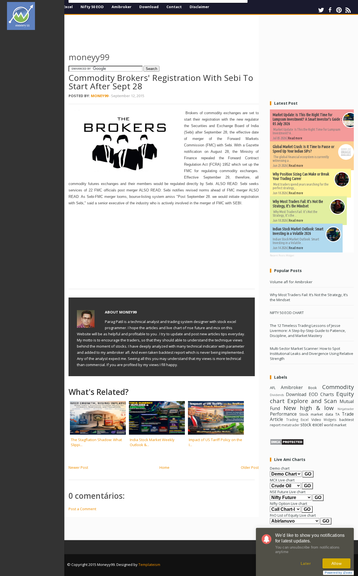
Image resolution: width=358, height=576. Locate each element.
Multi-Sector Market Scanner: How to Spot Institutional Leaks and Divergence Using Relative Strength (311, 353)
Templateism (149, 564)
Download (149, 6)
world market (335, 424)
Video (316, 419)
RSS (347, 10)
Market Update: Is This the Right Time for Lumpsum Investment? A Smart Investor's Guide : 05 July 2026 (307, 119)
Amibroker (121, 6)
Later (306, 563)
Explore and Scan (312, 401)
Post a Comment (82, 508)
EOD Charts (321, 394)
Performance (283, 414)
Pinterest (339, 10)
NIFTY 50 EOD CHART (287, 312)
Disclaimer (199, 6)
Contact (174, 6)
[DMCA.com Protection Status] (287, 443)
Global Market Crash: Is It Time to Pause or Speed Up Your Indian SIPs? (303, 148)
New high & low (309, 408)
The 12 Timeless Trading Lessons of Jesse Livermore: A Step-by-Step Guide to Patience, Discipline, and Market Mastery (308, 330)
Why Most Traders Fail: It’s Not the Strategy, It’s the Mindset (298, 203)
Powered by (338, 572)
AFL (272, 387)
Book (312, 387)
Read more (295, 138)
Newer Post (78, 467)
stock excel (311, 425)
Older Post (250, 467)
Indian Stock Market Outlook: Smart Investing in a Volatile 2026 (298, 231)
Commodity (338, 387)
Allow (336, 563)
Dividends (277, 395)
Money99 (99, 95)
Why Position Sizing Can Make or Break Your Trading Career (301, 176)
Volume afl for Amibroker (291, 281)
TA (337, 414)
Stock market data (316, 414)
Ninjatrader (346, 409)
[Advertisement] (35, 119)
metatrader (290, 425)
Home (164, 467)
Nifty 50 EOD (92, 6)
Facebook (330, 10)
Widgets (330, 419)
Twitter (321, 10)
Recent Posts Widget (282, 255)
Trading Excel (297, 419)
